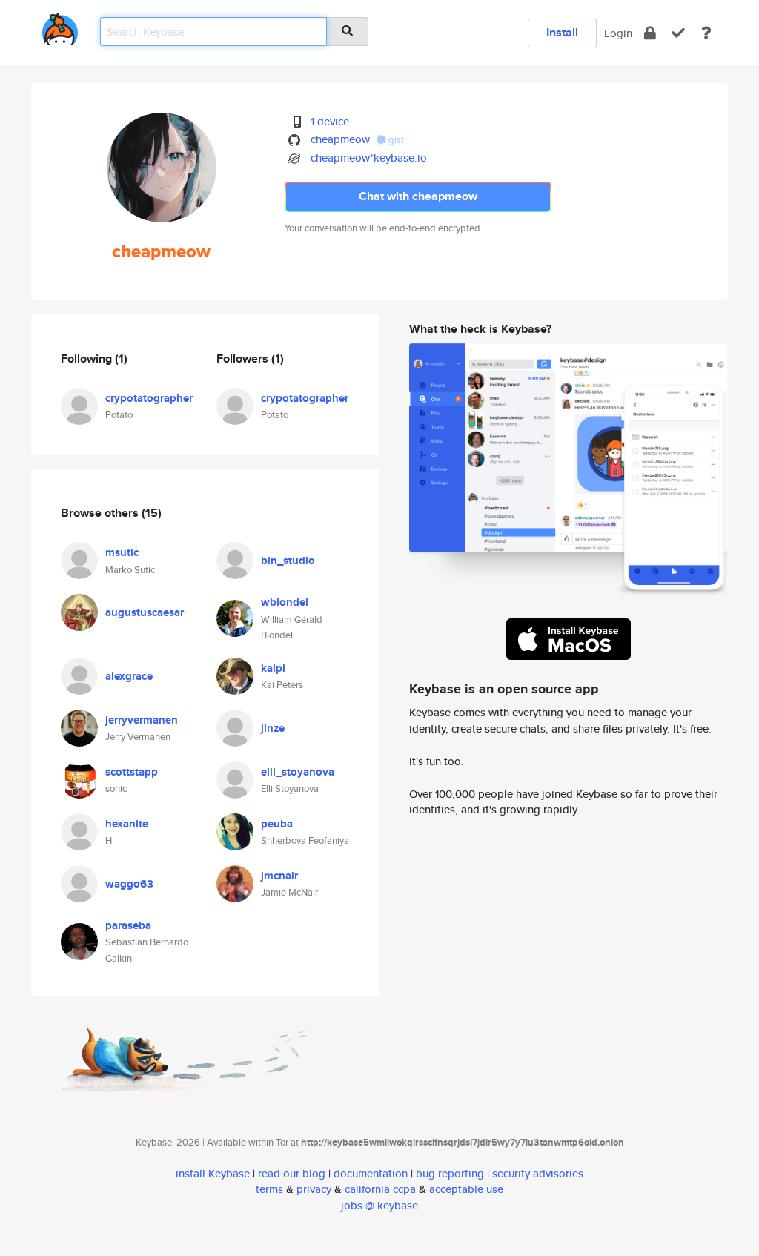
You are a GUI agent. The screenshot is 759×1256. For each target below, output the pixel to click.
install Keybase (213, 1173)
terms (269, 1189)
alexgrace (129, 676)
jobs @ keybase (379, 1205)
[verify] (678, 33)
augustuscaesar (144, 612)
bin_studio (288, 560)
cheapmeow (340, 139)
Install (562, 32)
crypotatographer (149, 398)
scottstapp (131, 772)
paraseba (128, 925)
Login (618, 33)
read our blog (291, 1173)
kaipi (273, 668)
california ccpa (380, 1189)
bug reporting (450, 1173)
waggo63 (129, 884)
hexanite (126, 824)
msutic (122, 552)
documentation (371, 1173)
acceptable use (466, 1189)
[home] (60, 26)
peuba (277, 824)
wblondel (284, 602)
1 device (330, 121)
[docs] (706, 33)
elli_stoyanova (297, 772)
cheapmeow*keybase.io (369, 157)
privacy (313, 1189)
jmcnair (279, 875)
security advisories (537, 1173)
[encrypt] (650, 33)
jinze (273, 728)
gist (395, 140)
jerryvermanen (141, 720)
